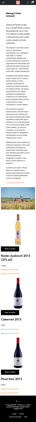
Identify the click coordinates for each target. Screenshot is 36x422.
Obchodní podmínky (15, 417)
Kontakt (21, 414)
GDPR (25, 417)
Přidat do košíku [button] (10, 249)
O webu (14, 414)
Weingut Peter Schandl (10, 270)
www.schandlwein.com (15, 183)
